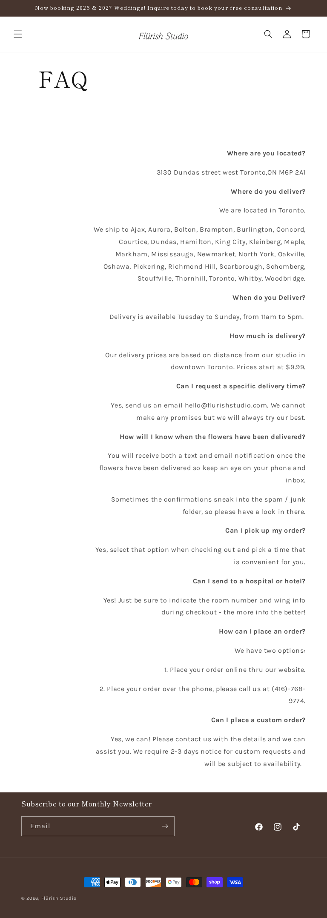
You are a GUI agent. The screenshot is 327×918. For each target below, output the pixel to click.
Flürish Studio (59, 898)
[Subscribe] (164, 826)
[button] (18, 34)
